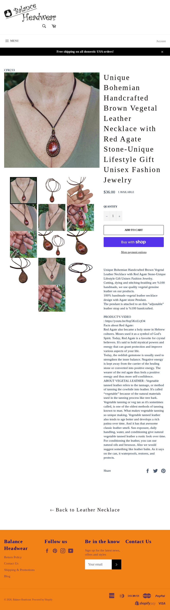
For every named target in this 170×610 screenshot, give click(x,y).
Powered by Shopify (42, 599)
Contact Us (11, 563)
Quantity (110, 206)
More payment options (134, 252)
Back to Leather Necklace (87, 509)
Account (161, 41)
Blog (7, 576)
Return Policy (13, 557)
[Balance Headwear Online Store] (30, 13)
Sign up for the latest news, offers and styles (102, 552)
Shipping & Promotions (19, 569)
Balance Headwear (22, 599)
